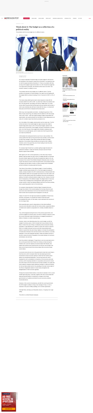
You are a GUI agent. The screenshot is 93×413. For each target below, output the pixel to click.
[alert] (8, 402)
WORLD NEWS (41, 18)
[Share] (17, 35)
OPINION (74, 18)
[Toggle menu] (2, 18)
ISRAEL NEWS (34, 18)
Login (90, 18)
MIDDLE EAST (48, 18)
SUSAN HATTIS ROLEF (23, 75)
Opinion (22, 23)
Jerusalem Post (18, 23)
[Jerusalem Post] (11, 18)
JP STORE (80, 18)
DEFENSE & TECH (68, 18)
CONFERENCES (26, 18)
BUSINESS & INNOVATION (58, 18)
